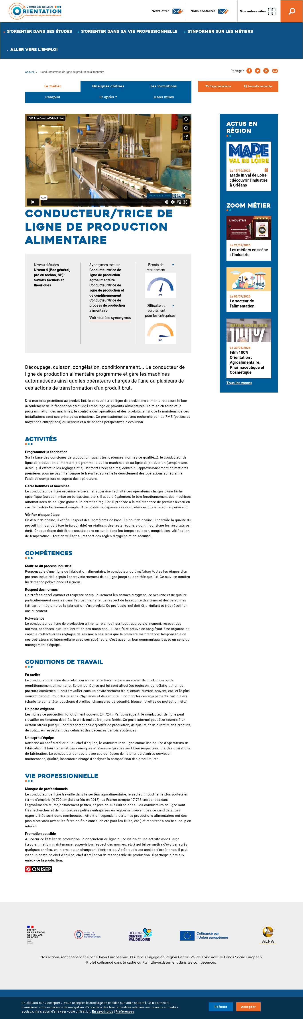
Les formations (164, 86)
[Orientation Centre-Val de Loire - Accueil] (35, 11)
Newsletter (161, 11)
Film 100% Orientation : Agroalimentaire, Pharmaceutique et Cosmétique (247, 362)
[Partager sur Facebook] (249, 71)
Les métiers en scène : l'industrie (249, 252)
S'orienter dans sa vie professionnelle (129, 31)
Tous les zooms (239, 383)
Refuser (220, 1007)
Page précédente (220, 86)
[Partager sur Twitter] (257, 71)
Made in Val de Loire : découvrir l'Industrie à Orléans (249, 180)
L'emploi (52, 97)
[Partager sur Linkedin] (266, 71)
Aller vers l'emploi (34, 49)
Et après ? (108, 97)
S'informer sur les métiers (220, 31)
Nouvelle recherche (260, 86)
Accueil (29, 72)
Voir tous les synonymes (110, 318)
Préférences (125, 1011)
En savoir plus (102, 1011)
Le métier (52, 86)
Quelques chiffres (108, 86)
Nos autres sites (253, 11)
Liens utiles (164, 97)
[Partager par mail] (275, 71)
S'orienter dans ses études (39, 31)
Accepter (248, 1007)
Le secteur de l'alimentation (242, 303)
